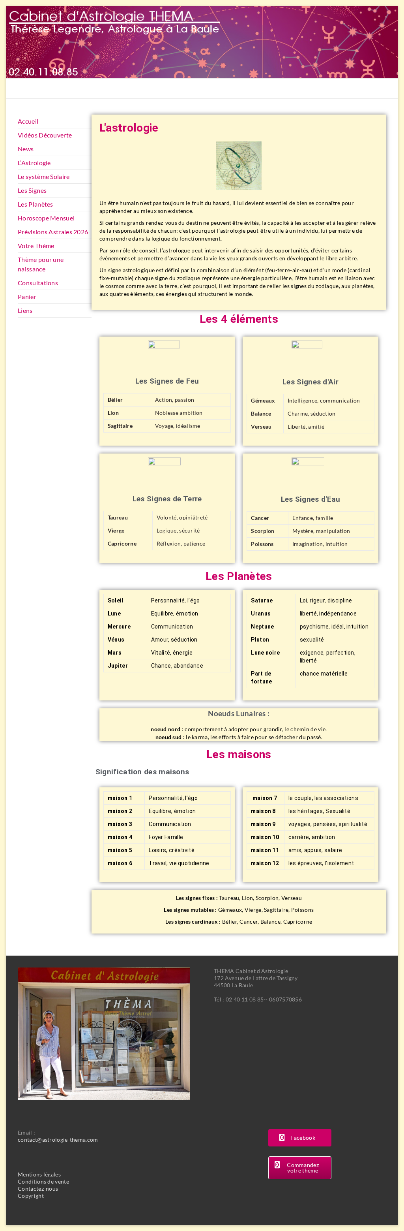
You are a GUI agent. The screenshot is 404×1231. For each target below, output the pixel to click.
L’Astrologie (34, 162)
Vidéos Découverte (45, 135)
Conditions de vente (43, 1181)
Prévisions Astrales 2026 (53, 231)
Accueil (28, 121)
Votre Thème (36, 245)
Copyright (31, 1195)
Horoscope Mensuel (46, 218)
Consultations (38, 282)
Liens (25, 310)
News (26, 148)
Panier (27, 296)
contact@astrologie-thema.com (58, 1139)
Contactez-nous (38, 1188)
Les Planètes (35, 204)
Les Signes (32, 190)
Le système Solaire (43, 176)
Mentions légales (39, 1174)
